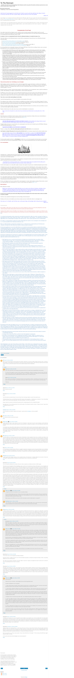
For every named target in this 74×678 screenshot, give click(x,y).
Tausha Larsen (4, 674)
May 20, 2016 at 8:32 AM (11, 462)
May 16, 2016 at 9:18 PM (9, 447)
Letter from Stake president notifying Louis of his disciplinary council (14, 40)
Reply (4, 384)
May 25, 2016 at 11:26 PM (14, 521)
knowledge (29, 411)
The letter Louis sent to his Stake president (9, 42)
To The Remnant (7, 3)
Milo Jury (4, 435)
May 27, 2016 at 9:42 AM (11, 616)
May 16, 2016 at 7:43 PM (10, 435)
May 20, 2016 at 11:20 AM (16, 490)
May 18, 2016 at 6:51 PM (10, 455)
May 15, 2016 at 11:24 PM (10, 387)
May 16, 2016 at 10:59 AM (11, 409)
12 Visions (4, 409)
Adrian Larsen (5, 421)
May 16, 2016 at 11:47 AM (9, 415)
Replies (5, 367)
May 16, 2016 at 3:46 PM (13, 421)
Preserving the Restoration (9, 19)
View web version (24, 670)
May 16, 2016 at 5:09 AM (11, 393)
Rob (3, 360)
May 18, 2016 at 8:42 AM (12, 377)
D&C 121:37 (35, 182)
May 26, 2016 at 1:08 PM (11, 566)
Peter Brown (7, 501)
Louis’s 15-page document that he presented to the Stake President (13, 44)
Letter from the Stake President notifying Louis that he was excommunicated (15, 45)
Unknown (4, 455)
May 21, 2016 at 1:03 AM (14, 501)
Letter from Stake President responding (9, 43)
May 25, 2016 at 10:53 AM (11, 554)
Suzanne (4, 509)
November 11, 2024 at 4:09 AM (12, 626)
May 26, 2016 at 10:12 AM (16, 528)
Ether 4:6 (24, 117)
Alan (3, 415)
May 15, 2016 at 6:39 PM (9, 360)
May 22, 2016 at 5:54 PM (10, 509)
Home (24, 668)
